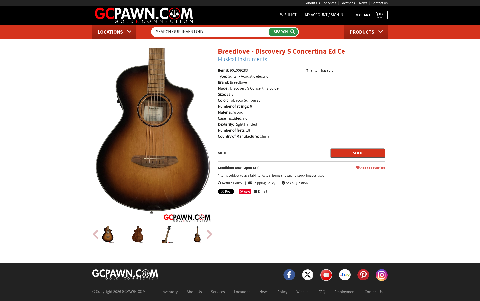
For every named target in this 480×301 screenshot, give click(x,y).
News (363, 3)
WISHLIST (288, 14)
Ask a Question (296, 183)
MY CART (368, 15)
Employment (345, 291)
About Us (313, 3)
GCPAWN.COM (134, 291)
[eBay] (345, 274)
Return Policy (232, 183)
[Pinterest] (363, 274)
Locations (347, 3)
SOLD (357, 153)
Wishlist (303, 291)
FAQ (322, 291)
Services (330, 3)
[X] (308, 274)
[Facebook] (289, 274)
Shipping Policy (264, 183)
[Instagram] (382, 274)
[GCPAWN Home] (125, 274)
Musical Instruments (242, 59)
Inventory (170, 291)
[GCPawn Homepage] (144, 15)
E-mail (262, 191)
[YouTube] (326, 274)
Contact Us (380, 3)
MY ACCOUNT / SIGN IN (324, 14)
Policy (283, 291)
